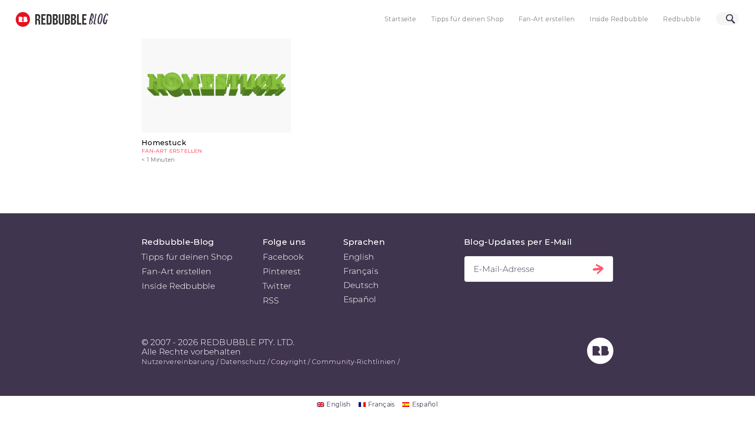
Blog (97, 19)
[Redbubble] (600, 361)
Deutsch (361, 285)
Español (359, 299)
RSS (271, 300)
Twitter (277, 286)
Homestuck (164, 143)
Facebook (283, 257)
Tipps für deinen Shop (467, 19)
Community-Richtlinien (354, 362)
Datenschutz (243, 362)
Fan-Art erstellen (547, 19)
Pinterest (282, 271)
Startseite (400, 19)
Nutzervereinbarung (178, 362)
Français (361, 271)
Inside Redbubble (618, 19)
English (358, 257)
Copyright (288, 362)
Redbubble (682, 19)
